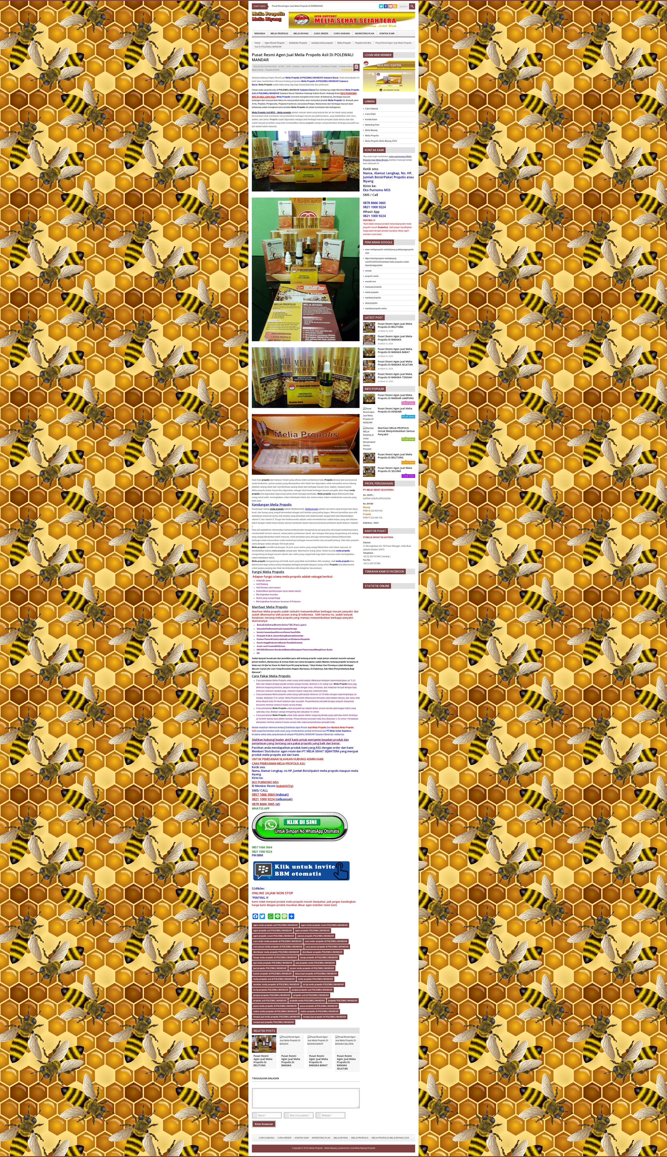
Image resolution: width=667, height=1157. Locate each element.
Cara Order (321, 33)
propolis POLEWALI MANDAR (342, 1000)
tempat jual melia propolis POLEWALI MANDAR (276, 1017)
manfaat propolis (373, 298)
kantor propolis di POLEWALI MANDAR (272, 973)
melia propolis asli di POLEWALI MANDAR (274, 979)
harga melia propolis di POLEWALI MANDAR (275, 957)
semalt (368, 271)
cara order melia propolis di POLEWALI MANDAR (277, 941)
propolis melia (371, 276)
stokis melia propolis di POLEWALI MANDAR (275, 1011)
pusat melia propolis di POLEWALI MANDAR (275, 1006)
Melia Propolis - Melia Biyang (323, 1148)
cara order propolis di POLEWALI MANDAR (326, 941)
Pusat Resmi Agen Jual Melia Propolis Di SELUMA (395, 469)
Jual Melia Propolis (317, 727)
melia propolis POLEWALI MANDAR (315, 979)
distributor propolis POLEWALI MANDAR (322, 952)
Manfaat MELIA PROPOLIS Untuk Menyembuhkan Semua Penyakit (396, 431)
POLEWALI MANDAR (289, 90)
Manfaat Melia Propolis (270, 607)
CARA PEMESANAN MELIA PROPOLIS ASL (278, 763)
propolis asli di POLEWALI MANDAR (311, 995)
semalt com (370, 281)
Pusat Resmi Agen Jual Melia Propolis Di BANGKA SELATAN (346, 1062)
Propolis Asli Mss (363, 43)
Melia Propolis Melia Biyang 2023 (381, 141)
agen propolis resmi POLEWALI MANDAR (273, 936)
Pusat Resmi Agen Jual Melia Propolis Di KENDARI (395, 410)
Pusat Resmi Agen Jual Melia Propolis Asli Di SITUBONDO (299, 6)
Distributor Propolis (298, 43)
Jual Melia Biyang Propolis (362, 1148)
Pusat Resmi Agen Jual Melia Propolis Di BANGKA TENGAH (395, 375)
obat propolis (371, 303)
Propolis (274, 119)
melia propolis (277, 509)
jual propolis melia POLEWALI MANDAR (315, 963)
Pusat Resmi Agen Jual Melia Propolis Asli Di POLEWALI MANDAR (302, 57)
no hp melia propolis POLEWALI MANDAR (323, 984)
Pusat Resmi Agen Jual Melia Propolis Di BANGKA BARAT (318, 1060)
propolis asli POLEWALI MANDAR (269, 1000)
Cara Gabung (342, 33)
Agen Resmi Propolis (275, 43)
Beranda (259, 33)
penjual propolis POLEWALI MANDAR (271, 995)
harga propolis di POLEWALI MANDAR (319, 957)
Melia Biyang (301, 33)
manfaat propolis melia (376, 308)
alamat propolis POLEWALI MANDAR (315, 936)
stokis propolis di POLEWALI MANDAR (319, 1011)
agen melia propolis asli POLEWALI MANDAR (275, 925)
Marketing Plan (364, 33)
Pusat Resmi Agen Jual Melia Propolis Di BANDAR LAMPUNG (396, 396)
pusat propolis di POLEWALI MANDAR (318, 1006)
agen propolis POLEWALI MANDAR (312, 930)
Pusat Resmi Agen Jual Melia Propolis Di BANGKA (290, 1060)
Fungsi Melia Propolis (268, 572)
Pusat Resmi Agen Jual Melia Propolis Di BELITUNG (263, 1060)
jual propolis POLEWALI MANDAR (269, 968)
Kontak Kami (387, 33)
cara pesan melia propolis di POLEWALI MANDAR (277, 947)
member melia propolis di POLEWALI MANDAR (276, 984)
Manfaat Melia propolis (266, 611)
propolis (310, 123)
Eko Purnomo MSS (269, 66)
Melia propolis (324, 494)
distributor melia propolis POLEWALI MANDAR (276, 952)
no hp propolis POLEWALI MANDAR (270, 990)
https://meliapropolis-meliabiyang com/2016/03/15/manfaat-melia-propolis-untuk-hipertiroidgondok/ (387, 262)
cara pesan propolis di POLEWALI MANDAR (327, 947)
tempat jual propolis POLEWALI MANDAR (273, 1022)
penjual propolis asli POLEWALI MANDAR (312, 990)
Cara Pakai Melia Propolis (271, 676)
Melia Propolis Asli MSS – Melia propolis (271, 112)
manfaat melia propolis (322, 43)
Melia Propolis (279, 33)
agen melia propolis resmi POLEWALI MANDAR (324, 925)
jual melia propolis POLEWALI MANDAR (272, 963)
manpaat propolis (373, 287)
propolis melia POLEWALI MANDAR (307, 1000)
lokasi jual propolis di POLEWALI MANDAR (316, 973)
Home (257, 43)
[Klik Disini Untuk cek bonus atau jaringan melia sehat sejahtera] (391, 77)
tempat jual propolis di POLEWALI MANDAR (324, 1017)
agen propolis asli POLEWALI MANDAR (272, 930)
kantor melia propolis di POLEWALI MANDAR (312, 968)
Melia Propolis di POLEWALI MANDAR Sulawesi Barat (312, 78)
